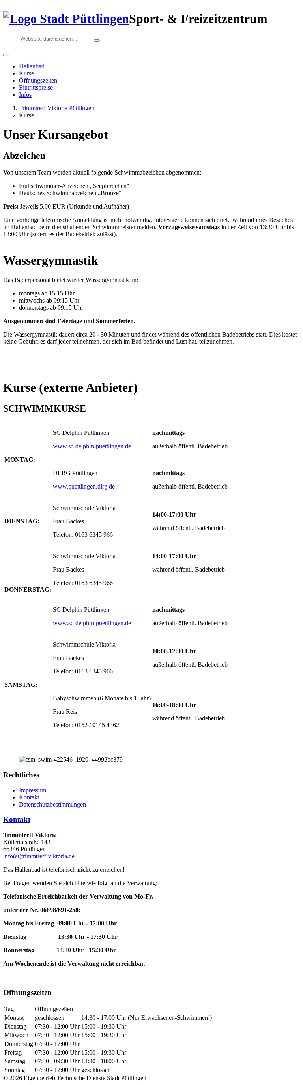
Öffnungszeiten (38, 80)
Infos (25, 94)
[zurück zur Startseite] (66, 18)
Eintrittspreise (36, 87)
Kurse (26, 73)
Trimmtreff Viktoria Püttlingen (56, 108)
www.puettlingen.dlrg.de (84, 486)
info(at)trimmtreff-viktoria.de (39, 856)
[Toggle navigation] (6, 55)
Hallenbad (32, 66)
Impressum (32, 790)
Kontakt (29, 797)
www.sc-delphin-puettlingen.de (92, 446)
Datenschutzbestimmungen (52, 804)
